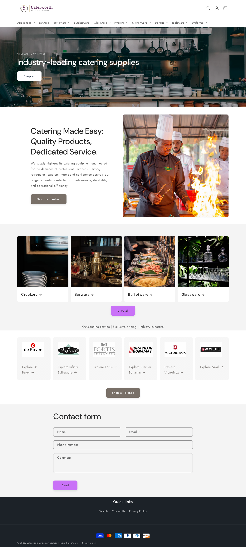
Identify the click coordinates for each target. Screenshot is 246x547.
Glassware (190, 294)
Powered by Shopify (68, 542)
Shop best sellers (49, 199)
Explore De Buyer (30, 370)
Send (65, 485)
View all (123, 311)
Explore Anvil (209, 367)
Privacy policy (89, 542)
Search (103, 511)
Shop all (29, 76)
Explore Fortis (103, 367)
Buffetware (138, 294)
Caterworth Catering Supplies (42, 542)
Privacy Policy (138, 511)
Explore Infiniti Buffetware (68, 370)
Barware (82, 294)
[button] (25, 23)
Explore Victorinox (172, 370)
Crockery (29, 294)
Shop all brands (123, 393)
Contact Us (118, 511)
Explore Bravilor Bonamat (140, 370)
